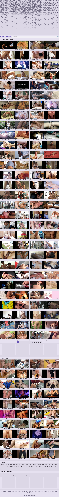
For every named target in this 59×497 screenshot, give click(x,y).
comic (52, 466)
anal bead (2, 468)
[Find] (58, 36)
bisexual (12, 475)
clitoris (46, 464)
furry (17, 464)
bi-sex (33, 473)
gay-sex (29, 473)
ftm (49, 464)
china (14, 464)
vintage (25, 473)
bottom (15, 466)
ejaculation (44, 466)
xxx (34, 466)
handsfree (25, 466)
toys (1, 473)
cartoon (23, 475)
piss (5, 475)
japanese (26, 464)
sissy (22, 473)
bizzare (19, 475)
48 (38, 342)
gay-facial (15, 473)
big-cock (8, 475)
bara (45, 473)
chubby (30, 464)
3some (22, 464)
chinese (2, 464)
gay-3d (48, 473)
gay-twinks (37, 473)
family (2, 475)
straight (29, 475)
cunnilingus (11, 466)
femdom (41, 473)
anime (19, 473)
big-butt (5, 473)
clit (55, 466)
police (52, 464)
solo (26, 475)
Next (40, 342)
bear (19, 464)
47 (36, 342)
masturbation (52, 473)
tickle (29, 466)
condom (48, 466)
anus (32, 466)
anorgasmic (39, 464)
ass (18, 466)
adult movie (6, 466)
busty (37, 466)
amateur (55, 464)
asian (11, 464)
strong (40, 466)
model (21, 466)
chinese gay (7, 464)
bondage (34, 464)
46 (34, 342)
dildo (43, 464)
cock (2, 466)
